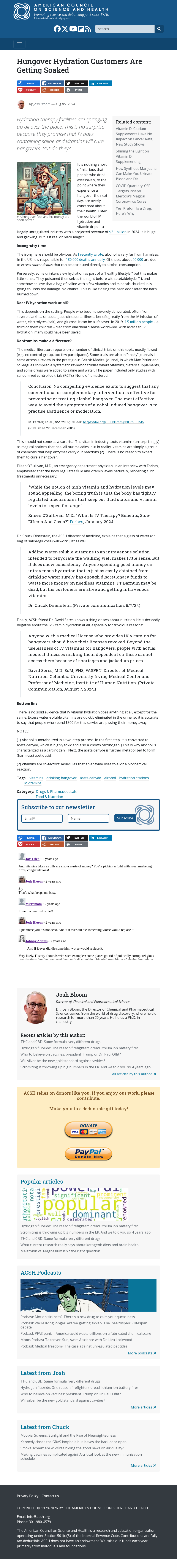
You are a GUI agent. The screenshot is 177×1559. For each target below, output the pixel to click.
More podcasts (140, 1353)
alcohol (110, 777)
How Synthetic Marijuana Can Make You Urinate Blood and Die (136, 173)
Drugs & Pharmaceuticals (56, 791)
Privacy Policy (27, 1495)
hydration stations (134, 777)
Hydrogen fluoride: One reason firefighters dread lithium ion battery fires (80, 1048)
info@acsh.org (38, 1516)
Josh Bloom (42, 104)
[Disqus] (88, 905)
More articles (142, 1407)
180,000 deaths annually (85, 259)
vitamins (36, 777)
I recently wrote (90, 254)
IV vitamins (32, 783)
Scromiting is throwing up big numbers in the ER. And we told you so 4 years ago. (86, 1067)
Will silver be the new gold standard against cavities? (63, 1060)
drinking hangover (61, 777)
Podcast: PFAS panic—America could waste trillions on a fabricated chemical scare (86, 1333)
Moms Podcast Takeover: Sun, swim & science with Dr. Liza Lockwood (76, 1339)
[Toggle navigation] (19, 44)
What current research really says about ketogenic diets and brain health (80, 1244)
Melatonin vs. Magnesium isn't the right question (60, 1251)
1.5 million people (139, 321)
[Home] (65, 11)
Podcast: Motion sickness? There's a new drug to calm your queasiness (78, 1316)
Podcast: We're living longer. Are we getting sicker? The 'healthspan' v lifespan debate (84, 1325)
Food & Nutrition (49, 796)
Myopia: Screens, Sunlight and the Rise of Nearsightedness (68, 1435)
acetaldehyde (90, 777)
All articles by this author (132, 1074)
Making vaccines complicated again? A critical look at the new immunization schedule (81, 1456)
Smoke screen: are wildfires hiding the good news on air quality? (72, 1448)
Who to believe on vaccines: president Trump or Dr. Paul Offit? (71, 1054)
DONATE (88, 1126)
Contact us (50, 1495)
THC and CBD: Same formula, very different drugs (61, 1041)
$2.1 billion (117, 231)
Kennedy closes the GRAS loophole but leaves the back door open (73, 1441)
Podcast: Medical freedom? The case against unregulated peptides (74, 1346)
